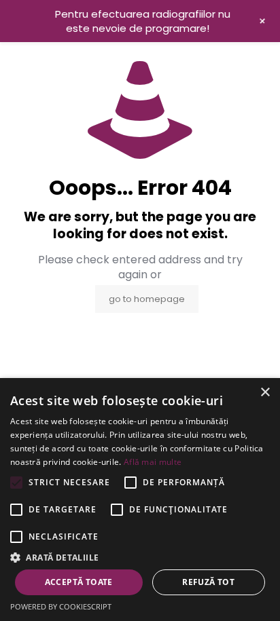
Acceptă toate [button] (79, 582)
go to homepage (147, 299)
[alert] (140, 499)
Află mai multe (152, 462)
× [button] (265, 393)
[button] (140, 557)
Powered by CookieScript (60, 606)
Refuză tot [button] (208, 582)
